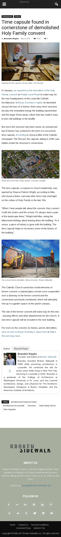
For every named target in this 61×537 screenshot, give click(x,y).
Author (6, 348)
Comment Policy (23, 528)
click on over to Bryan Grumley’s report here (24, 332)
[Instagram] (34, 505)
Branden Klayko (11, 38)
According (21, 135)
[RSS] (9, 513)
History (17, 16)
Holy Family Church (47, 405)
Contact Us (23, 524)
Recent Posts (21, 348)
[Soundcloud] (18, 513)
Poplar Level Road (30, 94)
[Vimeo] (43, 513)
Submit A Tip (39, 528)
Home (12, 524)
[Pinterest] (51, 505)
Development (7, 16)
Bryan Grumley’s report (30, 102)
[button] (56, 4)
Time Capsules (9, 409)
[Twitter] (10, 371)
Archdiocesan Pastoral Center (24, 402)
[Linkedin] (42, 505)
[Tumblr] (26, 513)
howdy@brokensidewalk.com (36, 485)
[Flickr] (17, 505)
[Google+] (25, 505)
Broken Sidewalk (48, 357)
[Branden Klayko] (10, 359)
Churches (32, 405)
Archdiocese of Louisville (13, 405)
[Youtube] (51, 513)
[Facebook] (8, 505)
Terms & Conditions (40, 524)
